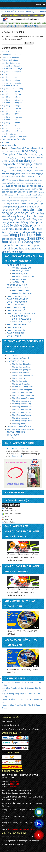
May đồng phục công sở (11, 103)
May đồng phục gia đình (11, 111)
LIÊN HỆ (10, 438)
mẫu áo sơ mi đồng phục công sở (20, 180)
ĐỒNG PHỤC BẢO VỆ (16, 308)
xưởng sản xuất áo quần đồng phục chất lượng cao (23, 216)
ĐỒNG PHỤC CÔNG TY (17, 305)
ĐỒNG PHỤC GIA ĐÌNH (16, 330)
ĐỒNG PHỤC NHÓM (15, 333)
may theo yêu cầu (9, 134)
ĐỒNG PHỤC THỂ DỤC (21, 322)
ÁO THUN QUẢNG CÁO (22, 268)
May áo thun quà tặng (11, 80)
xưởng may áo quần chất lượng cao (14, 201)
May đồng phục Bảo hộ (11, 94)
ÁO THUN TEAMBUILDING (23, 276)
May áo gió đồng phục (11, 63)
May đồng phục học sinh (12, 117)
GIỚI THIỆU (12, 355)
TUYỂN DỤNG (13, 435)
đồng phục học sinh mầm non (21, 243)
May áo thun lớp (8, 74)
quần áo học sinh (13, 186)
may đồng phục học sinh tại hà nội (18, 174)
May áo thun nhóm (9, 77)
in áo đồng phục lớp (34, 155)
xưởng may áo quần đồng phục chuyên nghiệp (24, 204)
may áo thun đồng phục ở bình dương (22, 165)
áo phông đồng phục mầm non (22, 228)
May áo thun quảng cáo (11, 83)
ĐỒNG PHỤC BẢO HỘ (16, 310)
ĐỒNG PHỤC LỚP (14, 336)
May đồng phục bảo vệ (11, 97)
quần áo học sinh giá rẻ (24, 189)
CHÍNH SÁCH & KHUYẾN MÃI (19, 426)
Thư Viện (5, 142)
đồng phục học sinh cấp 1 (14, 238)
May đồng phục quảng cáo (13, 131)
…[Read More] (16, 452)
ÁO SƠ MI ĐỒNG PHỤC (17, 285)
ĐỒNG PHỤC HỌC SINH (17, 296)
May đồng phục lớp (10, 120)
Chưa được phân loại (10, 57)
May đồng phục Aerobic (11, 91)
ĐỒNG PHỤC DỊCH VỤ (16, 325)
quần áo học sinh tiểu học (26, 192)
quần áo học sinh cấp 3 (9, 189)
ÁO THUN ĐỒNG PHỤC (16, 265)
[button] (39, 4)
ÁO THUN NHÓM (19, 279)
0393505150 (14, 784)
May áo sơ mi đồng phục (12, 69)
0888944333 (12, 787)
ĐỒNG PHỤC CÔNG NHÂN (18, 299)
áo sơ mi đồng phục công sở (13, 232)
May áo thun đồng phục (11, 71)
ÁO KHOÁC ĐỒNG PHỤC (17, 288)
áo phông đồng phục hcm (26, 225)
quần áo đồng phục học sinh (20, 195)
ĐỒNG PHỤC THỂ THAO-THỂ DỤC (21, 313)
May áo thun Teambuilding (12, 88)
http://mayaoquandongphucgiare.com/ (21, 829)
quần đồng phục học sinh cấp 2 (14, 137)
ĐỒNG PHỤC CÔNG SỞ (17, 302)
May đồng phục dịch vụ (11, 108)
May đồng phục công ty (11, 106)
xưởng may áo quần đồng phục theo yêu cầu (22, 211)
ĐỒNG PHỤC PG (14, 327)
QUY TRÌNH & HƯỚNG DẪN (13, 140)
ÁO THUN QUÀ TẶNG (21, 271)
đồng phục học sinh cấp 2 (23, 240)
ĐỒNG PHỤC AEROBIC (21, 319)
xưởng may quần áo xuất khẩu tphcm (27, 198)
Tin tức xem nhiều (9, 145)
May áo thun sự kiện (10, 86)
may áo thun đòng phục (22, 161)
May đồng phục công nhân (13, 100)
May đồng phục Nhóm (11, 123)
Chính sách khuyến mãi (11, 54)
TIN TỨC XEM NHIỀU (16, 432)
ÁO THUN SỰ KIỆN (20, 274)
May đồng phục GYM (10, 114)
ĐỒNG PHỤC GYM (20, 316)
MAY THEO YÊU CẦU (16, 361)
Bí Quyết (5, 52)
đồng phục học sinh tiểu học (21, 247)
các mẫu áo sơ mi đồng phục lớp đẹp (24, 148)
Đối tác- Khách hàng (10, 60)
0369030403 (14, 781)
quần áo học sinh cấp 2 (32, 186)
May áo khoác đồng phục (12, 66)
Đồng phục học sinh (24, 235)
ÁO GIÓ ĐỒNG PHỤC (21, 291)
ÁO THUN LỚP (18, 282)
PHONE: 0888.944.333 (23, 26)
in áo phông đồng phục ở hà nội (19, 152)
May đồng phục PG (10, 125)
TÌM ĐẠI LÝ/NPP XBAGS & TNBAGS (21, 429)
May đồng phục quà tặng (12, 128)
